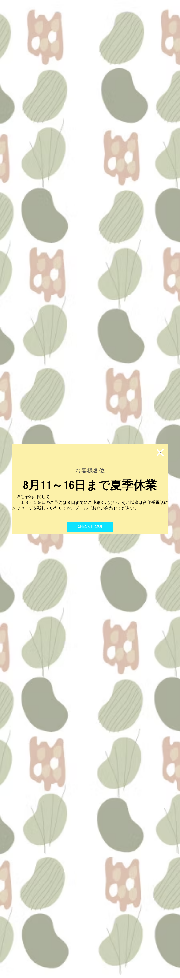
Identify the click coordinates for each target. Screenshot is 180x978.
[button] (160, 452)
